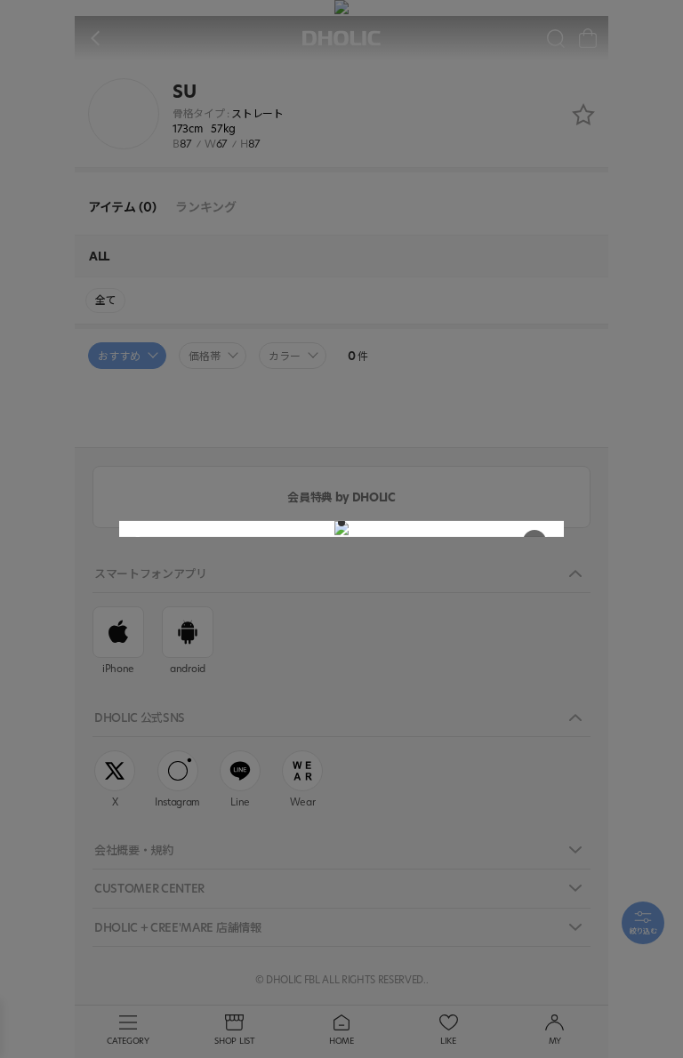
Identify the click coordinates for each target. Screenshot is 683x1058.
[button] (341, 522)
